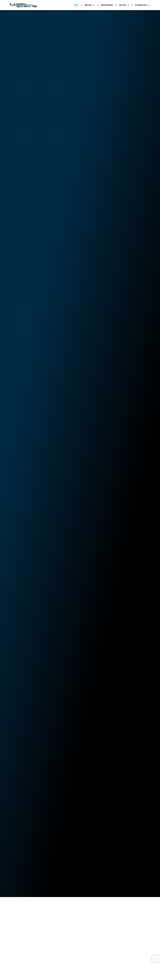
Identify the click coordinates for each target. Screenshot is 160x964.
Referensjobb (107, 5)
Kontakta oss (141, 5)
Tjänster (88, 5)
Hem (76, 5)
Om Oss (122, 5)
